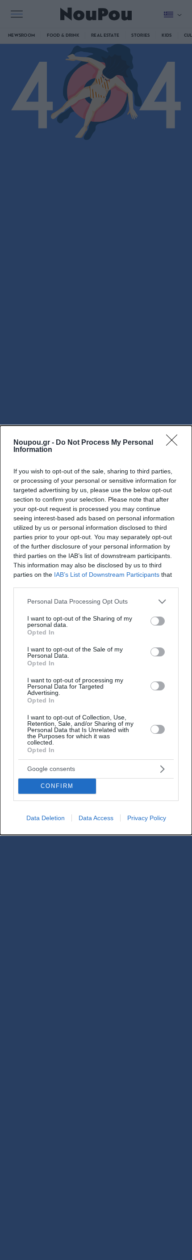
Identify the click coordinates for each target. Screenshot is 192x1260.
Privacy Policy (146, 818)
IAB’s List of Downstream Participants (106, 574)
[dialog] (96, 630)
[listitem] (96, 601)
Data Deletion (45, 818)
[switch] (157, 621)
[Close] (174, 442)
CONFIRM (57, 786)
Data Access (96, 818)
